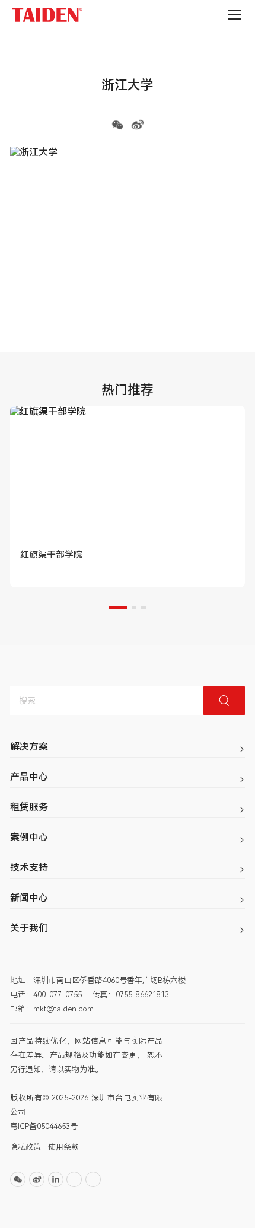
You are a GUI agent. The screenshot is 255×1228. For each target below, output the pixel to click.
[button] (118, 607)
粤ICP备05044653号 (44, 1126)
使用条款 (63, 1147)
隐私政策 (25, 1147)
